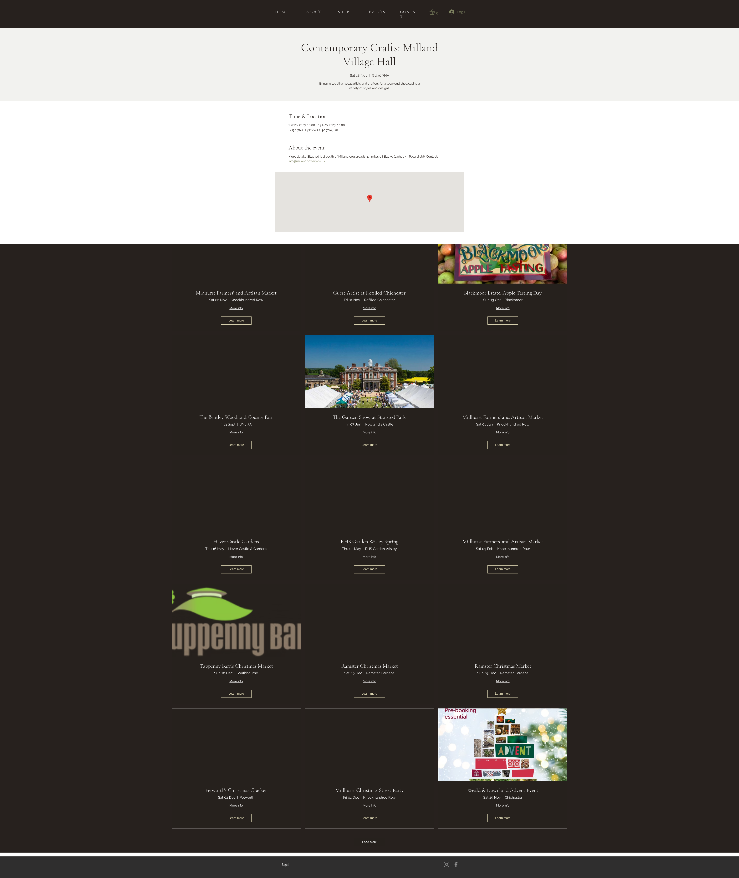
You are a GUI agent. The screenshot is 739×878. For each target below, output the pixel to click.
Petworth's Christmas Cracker (236, 790)
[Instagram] (446, 864)
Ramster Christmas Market (369, 666)
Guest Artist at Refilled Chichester (369, 293)
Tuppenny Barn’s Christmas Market (236, 666)
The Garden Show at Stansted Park (369, 417)
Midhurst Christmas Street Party (369, 790)
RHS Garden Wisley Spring (369, 541)
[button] (435, 12)
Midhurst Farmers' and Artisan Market (236, 293)
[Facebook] (456, 864)
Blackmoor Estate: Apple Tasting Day (503, 293)
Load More (369, 842)
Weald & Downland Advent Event (502, 790)
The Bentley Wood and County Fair (236, 417)
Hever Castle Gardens (236, 541)
